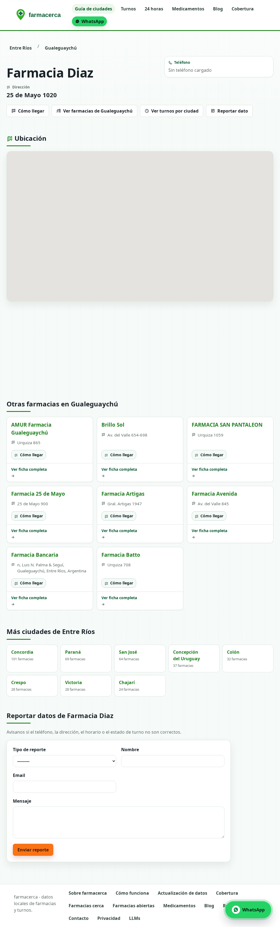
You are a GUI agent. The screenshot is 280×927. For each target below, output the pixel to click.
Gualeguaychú (61, 48)
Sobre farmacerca (88, 893)
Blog (218, 9)
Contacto (79, 918)
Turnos (128, 9)
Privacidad (108, 918)
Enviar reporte (33, 850)
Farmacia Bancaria (34, 554)
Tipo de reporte (29, 750)
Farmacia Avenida (214, 493)
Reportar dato (232, 111)
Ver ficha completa (29, 472)
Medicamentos (188, 9)
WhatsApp (92, 21)
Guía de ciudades (93, 9)
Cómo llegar (31, 111)
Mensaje (22, 801)
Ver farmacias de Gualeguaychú (98, 111)
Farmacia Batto (120, 554)
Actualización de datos (182, 893)
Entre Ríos (21, 48)
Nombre (130, 750)
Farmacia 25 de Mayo (38, 493)
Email (19, 775)
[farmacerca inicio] (39, 15)
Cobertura (243, 9)
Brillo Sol (112, 424)
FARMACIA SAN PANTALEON (227, 424)
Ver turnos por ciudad (175, 111)
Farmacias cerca (86, 906)
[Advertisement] (140, 350)
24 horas (154, 9)
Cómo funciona (132, 893)
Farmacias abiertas (133, 906)
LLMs (134, 918)
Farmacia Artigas (122, 493)
